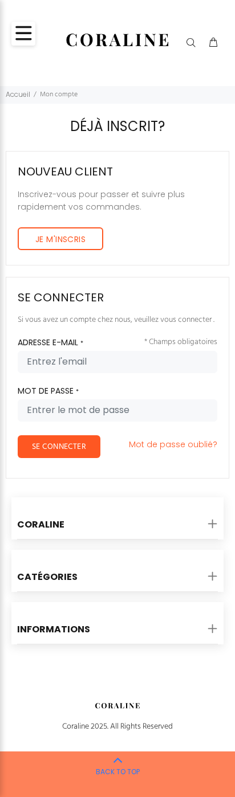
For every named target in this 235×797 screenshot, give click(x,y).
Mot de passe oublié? (173, 444)
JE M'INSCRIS (60, 239)
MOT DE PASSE (48, 391)
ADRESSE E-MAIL (50, 342)
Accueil (18, 94)
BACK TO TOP (118, 771)
